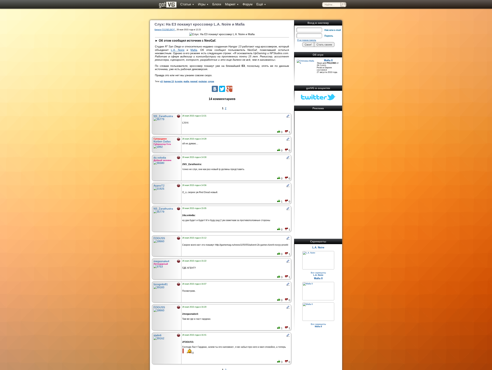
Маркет (232, 4)
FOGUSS (159, 238)
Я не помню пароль (306, 40)
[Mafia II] (308, 283)
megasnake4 (161, 261)
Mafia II (328, 60)
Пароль (328, 36)
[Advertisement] (318, 169)
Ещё (261, 4)
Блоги (216, 4)
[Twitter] (222, 89)
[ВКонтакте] (215, 89)
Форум (248, 4)
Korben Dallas (162, 141)
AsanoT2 (159, 185)
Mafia (193, 49)
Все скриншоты (318, 274)
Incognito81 (161, 284)
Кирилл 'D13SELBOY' (165, 29)
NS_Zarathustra (163, 116)
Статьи (187, 4)
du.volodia (160, 157)
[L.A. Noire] (309, 253)
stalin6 (157, 335)
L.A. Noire (318, 247)
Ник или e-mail (332, 30)
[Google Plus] (229, 89)
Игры (203, 4)
